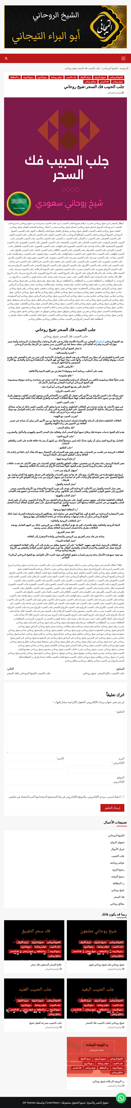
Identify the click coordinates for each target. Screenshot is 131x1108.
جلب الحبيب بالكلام (73, 591)
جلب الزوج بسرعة (54, 614)
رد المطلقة (14, 77)
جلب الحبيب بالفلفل (35, 587)
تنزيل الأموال (85, 77)
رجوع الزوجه (28, 77)
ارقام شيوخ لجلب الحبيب (67, 564)
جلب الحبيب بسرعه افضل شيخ (45, 1023)
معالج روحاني (90, 81)
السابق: (103, 671)
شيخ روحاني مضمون (53, 649)
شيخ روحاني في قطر (76, 641)
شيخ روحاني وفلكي (105, 656)
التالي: (28, 671)
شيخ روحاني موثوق (87, 652)
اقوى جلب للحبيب (24, 572)
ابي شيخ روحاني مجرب (91, 564)
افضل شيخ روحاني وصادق (71, 572)
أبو (103, 341)
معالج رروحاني (85, 660)
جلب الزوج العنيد (91, 614)
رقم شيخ (75, 622)
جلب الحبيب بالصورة (39, 584)
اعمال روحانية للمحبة (39, 568)
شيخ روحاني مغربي (107, 652)
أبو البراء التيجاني (114, 92)
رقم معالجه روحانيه (65, 626)
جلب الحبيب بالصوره (55, 587)
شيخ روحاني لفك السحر (82, 645)
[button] (123, 58)
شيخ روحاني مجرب (106, 649)
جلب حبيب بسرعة (91, 618)
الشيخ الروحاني (116, 77)
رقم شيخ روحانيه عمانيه (105, 626)
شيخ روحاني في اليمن (26, 637)
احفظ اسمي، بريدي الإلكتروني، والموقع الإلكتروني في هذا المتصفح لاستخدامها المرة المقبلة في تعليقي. (64, 796)
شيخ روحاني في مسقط (53, 641)
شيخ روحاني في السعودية (49, 637)
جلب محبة (76, 618)
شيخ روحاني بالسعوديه (105, 630)
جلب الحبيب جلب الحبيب (104, 603)
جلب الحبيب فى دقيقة (81, 603)
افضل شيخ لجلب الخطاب (45, 572)
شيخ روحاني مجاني (39, 645)
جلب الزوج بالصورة (72, 614)
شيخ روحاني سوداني (106, 633)
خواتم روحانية (56, 77)
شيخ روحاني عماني (28, 633)
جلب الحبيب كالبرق (108, 607)
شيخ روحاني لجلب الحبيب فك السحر (105, 1023)
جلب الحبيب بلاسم (28, 599)
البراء (98, 341)
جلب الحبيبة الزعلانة (67, 610)
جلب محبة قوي (63, 618)
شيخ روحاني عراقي (48, 633)
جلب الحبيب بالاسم (55, 580)
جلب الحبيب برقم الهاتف (82, 595)
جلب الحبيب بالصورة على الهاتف (81, 587)
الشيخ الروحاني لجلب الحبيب (101, 576)
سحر (53, 626)
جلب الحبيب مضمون (87, 610)
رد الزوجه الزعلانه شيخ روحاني (108, 1081)
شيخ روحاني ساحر (30, 630)
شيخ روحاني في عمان (97, 641)
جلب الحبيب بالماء (55, 591)
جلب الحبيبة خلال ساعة (25, 610)
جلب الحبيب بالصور (59, 584)
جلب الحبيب (71, 77)
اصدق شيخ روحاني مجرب (62, 568)
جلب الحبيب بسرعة (108, 599)
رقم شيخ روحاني (62, 622)
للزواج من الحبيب (109, 660)
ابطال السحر (110, 564)
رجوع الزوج (42, 77)
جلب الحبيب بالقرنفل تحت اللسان (100, 591)
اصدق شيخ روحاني (85, 568)
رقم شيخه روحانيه (85, 626)
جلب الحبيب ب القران (76, 580)
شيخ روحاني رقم (47, 630)
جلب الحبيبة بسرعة (47, 610)
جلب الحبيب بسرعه (88, 599)
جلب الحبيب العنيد (22, 576)
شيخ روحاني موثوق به (67, 652)
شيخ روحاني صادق (67, 633)
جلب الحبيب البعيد (61, 576)
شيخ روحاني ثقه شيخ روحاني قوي (106, 965)
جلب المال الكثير (109, 618)
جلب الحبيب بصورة (68, 599)
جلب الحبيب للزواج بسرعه (40, 607)
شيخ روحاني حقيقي (66, 630)
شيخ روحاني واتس (29, 652)
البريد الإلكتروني (118, 760)
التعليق (119, 711)
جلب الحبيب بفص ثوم (48, 599)
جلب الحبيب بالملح (36, 591)
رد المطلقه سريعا (89, 622)
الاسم (60, 758)
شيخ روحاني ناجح (47, 652)
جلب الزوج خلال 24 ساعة (31, 614)
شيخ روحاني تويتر (84, 630)
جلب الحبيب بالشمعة (79, 584)
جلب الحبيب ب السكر (98, 580)
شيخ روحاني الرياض (40, 626)
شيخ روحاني (118, 81)
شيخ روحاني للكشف (60, 645)
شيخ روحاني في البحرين (99, 637)
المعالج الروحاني (78, 576)
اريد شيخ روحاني (22, 564)
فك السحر (104, 81)
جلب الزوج (105, 614)
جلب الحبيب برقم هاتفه (33, 595)
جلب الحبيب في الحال (59, 603)
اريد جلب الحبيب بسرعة (43, 564)
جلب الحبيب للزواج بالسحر (66, 607)
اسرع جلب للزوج (103, 568)
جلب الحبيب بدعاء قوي (105, 595)
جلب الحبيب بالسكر (99, 584)
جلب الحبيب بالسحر (36, 580)
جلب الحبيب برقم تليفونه (57, 595)
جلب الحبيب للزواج (89, 607)
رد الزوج (41, 618)
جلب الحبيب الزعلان (42, 576)
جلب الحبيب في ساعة (37, 603)
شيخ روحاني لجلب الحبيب (107, 645)
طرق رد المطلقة (31, 656)
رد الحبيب (50, 618)
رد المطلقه (103, 622)
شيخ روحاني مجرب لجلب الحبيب (80, 649)
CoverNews (52, 1102)
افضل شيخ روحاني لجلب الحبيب (101, 572)
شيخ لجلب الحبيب (60, 656)
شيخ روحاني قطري (31, 641)
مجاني (96, 660)
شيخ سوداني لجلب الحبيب (82, 656)
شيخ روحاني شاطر (86, 633)
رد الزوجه (32, 618)
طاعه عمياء (45, 656)
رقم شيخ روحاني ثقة (43, 622)
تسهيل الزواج (100, 77)
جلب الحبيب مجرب (107, 610)
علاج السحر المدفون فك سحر (46, 965)
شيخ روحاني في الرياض (74, 637)
